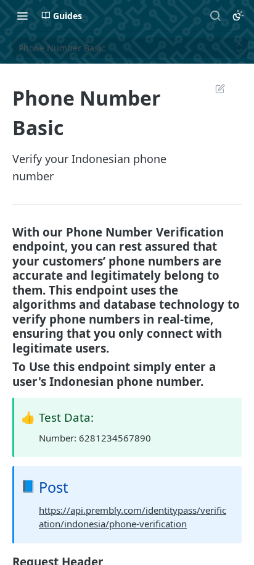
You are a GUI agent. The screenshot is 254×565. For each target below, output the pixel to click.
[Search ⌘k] (215, 15)
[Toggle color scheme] (238, 15)
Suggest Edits (214, 88)
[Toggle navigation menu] (22, 15)
